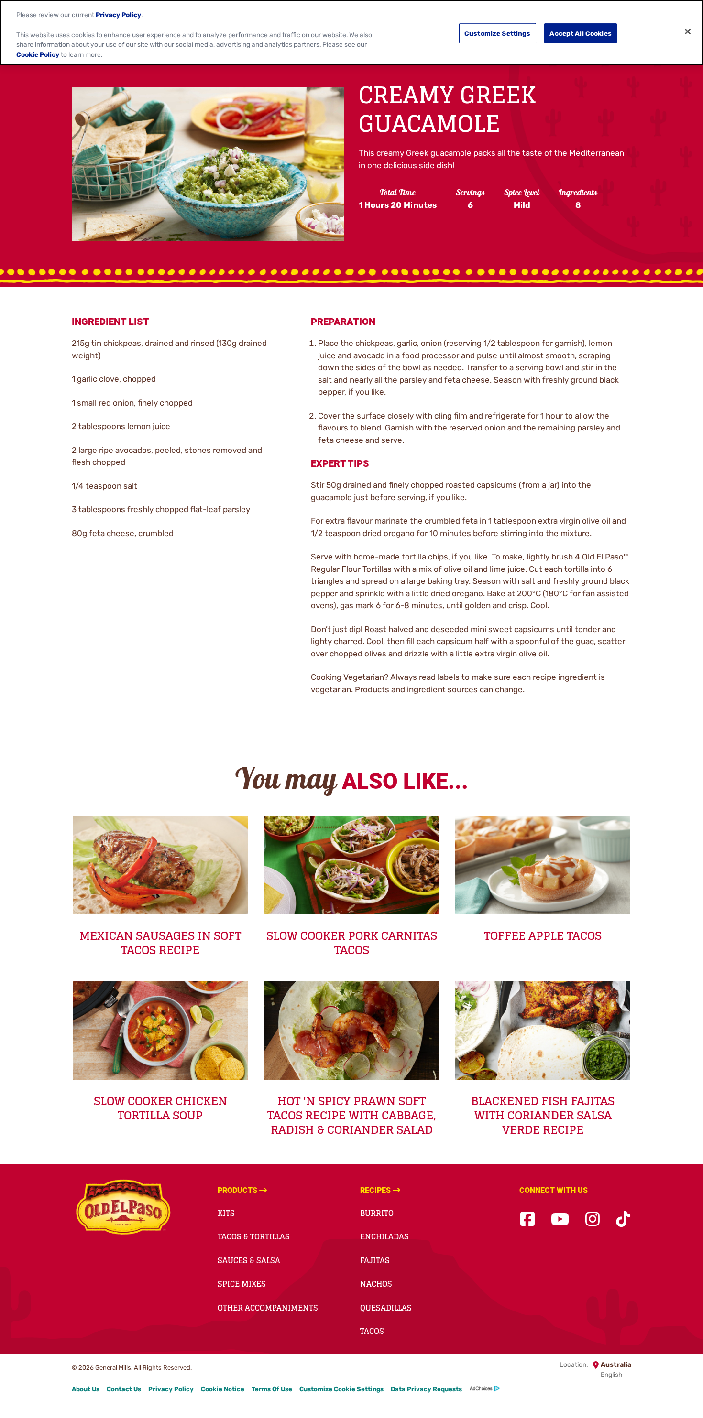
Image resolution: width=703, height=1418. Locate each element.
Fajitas (375, 1260)
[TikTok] (623, 1219)
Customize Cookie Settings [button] (341, 1389)
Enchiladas (384, 1236)
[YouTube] (560, 1219)
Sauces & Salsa (249, 1260)
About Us (85, 1389)
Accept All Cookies (580, 33)
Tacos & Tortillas (254, 1236)
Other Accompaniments (268, 1307)
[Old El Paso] (123, 1209)
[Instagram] (592, 1219)
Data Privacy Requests (426, 1389)
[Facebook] (527, 1219)
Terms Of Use (272, 1389)
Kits (226, 1213)
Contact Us (124, 1389)
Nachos (376, 1283)
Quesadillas (386, 1307)
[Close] (687, 31)
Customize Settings (497, 33)
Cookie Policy (37, 54)
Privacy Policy (171, 1389)
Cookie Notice (222, 1389)
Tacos (372, 1331)
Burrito (377, 1213)
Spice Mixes (242, 1283)
